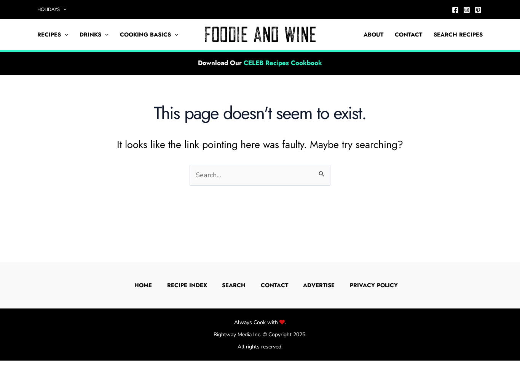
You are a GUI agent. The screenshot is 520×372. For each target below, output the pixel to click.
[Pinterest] (478, 9)
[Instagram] (466, 9)
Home (143, 285)
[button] (63, 9)
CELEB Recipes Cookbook (283, 62)
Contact (408, 34)
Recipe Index (187, 285)
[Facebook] (455, 9)
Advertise (319, 285)
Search (234, 285)
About (373, 34)
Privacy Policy (374, 285)
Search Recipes (458, 34)
